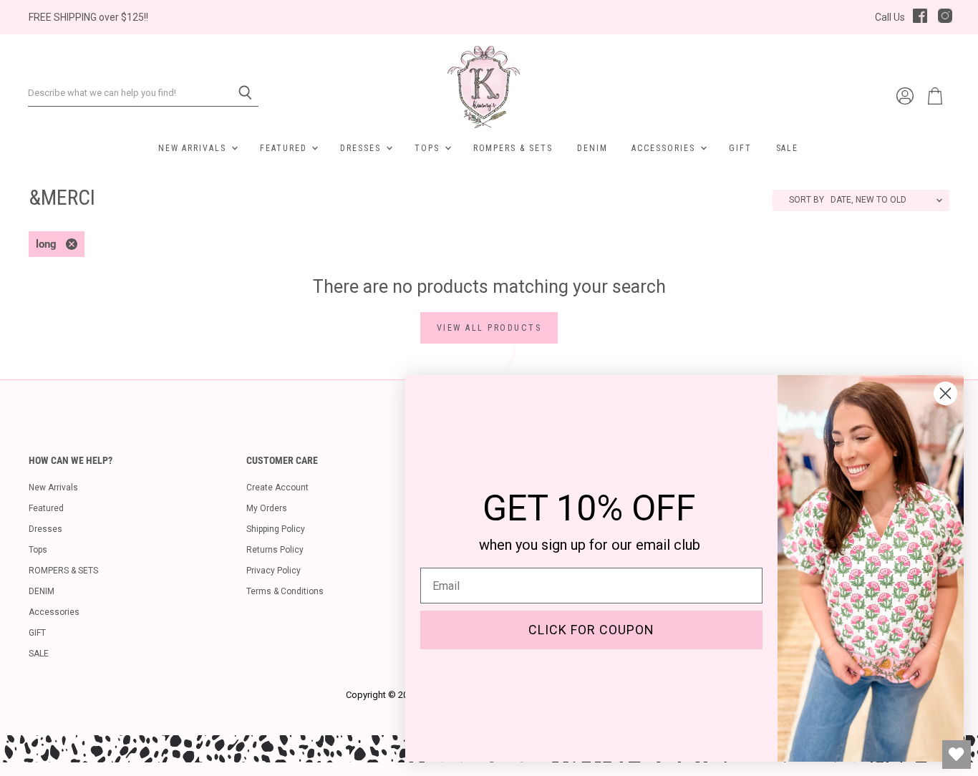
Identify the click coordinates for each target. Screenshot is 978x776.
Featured (285, 148)
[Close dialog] (945, 393)
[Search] (239, 93)
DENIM (592, 148)
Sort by (806, 200)
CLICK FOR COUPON (591, 629)
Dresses (362, 148)
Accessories (664, 148)
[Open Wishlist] (956, 754)
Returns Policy (275, 550)
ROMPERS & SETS (513, 148)
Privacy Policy (273, 571)
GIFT (740, 148)
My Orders (266, 508)
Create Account (277, 487)
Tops (429, 148)
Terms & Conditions (285, 591)
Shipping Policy (275, 529)
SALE (787, 148)
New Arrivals (194, 148)
